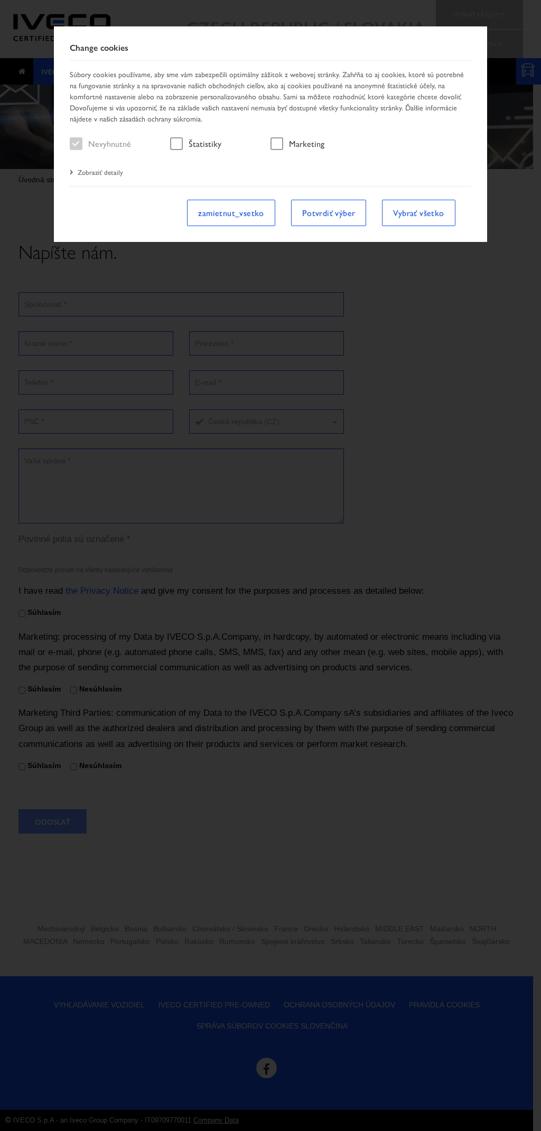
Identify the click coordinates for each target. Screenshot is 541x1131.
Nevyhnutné (109, 143)
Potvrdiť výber (329, 213)
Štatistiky (205, 143)
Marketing (306, 143)
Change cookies (99, 47)
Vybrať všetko (418, 213)
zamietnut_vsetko (231, 213)
